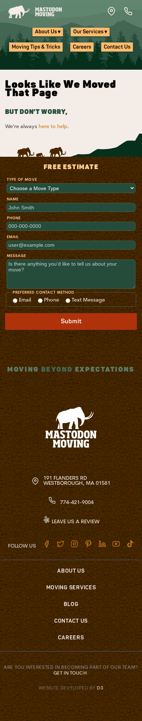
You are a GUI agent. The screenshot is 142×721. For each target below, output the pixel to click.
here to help (53, 126)
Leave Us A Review (74, 521)
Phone (14, 218)
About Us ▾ (47, 32)
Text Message (87, 299)
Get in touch (70, 673)
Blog (71, 604)
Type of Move (22, 179)
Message (16, 255)
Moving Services (71, 588)
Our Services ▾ (90, 32)
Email (13, 236)
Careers (82, 47)
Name (13, 199)
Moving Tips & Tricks (36, 47)
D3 (100, 688)
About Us (71, 571)
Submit (71, 321)
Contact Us (117, 47)
